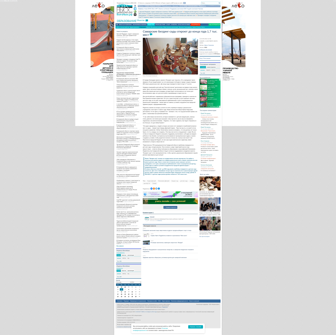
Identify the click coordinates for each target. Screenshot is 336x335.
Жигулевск (175, 6)
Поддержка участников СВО (178, 8)
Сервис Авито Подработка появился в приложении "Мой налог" (169, 235)
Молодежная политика (157, 27)
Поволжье (141, 6)
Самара (147, 6)
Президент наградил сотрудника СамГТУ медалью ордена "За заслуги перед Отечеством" (128, 61)
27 (117, 287)
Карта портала (166, 301)
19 (125, 294)
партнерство (147, 183)
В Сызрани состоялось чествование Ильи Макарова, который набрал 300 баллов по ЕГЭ (128, 242)
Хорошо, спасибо (195, 327)
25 (121, 296)
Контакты (119, 301)
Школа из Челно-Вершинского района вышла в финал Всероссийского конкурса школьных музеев (128, 236)
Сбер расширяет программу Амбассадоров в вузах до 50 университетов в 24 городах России (127, 188)
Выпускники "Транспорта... (208, 131)
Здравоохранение (134, 27)
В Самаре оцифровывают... (209, 158)
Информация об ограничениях (138, 301)
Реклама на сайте (177, 3)
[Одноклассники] (154, 189)
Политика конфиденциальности (179, 301)
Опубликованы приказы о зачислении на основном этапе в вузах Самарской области (128, 182)
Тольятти (152, 6)
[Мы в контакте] (135, 5)
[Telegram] (156, 189)
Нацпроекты (202, 6)
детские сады (184, 181)
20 (128, 294)
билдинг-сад (175, 181)
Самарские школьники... (208, 168)
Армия (194, 27)
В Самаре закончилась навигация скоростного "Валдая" (167, 242)
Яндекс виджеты (166, 3)
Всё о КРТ (155, 8)
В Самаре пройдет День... (208, 144)
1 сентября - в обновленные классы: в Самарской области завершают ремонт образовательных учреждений (128, 105)
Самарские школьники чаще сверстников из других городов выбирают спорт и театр (167, 230)
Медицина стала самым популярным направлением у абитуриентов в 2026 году (127, 195)
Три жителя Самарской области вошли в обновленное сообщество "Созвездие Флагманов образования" (128, 146)
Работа (203, 27)
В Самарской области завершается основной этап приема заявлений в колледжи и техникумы (127, 168)
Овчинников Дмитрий (163, 181)
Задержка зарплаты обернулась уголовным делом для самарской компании (165, 257)
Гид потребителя (214, 24)
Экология (181, 27)
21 (132, 294)
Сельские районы (193, 6)
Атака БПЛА (147, 8)
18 (121, 294)
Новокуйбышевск (166, 6)
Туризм (148, 27)
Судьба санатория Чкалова (195, 8)
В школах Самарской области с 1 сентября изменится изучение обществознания (126, 126)
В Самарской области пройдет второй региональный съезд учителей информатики (127, 120)
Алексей (152, 217)
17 (117, 294)
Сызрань (158, 6)
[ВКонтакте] (151, 189)
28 (121, 287)
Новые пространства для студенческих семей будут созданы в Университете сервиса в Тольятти (128, 99)
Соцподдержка (188, 27)
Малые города (183, 6)
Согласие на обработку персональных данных (128, 326)
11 (121, 291)
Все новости (120, 246)
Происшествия (160, 24)
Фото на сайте (204, 174)
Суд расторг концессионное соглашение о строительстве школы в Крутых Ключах (129, 74)
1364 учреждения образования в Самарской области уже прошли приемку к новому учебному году (128, 161)
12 (125, 291)
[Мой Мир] (159, 189)
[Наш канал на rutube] (135, 11)
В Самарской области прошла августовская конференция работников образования (128, 49)
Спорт (168, 24)
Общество (141, 20)
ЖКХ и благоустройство (122, 27)
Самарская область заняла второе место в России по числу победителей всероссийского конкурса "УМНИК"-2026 (128, 92)
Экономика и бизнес (140, 24)
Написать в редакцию (145, 3)
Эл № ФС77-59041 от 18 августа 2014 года (146, 311)
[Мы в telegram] (135, 8)
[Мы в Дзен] (135, 14)
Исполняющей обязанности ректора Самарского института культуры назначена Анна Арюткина (127, 206)
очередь (192, 181)
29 (125, 287)
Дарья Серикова (209, 45)
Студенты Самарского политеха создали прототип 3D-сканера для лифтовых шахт (172, 15)
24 (117, 296)
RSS (154, 3)
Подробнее (165, 307)
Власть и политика (125, 24)
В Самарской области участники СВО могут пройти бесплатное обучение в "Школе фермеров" (127, 80)
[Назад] (219, 80)
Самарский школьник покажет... (210, 117)
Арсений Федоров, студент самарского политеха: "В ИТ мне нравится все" (161, 11)
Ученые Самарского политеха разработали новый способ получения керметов (128, 86)
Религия (198, 27)
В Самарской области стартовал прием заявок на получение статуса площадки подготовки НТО (128, 132)
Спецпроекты (195, 24)
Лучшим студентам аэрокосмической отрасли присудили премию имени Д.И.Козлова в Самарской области (127, 153)
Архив (158, 3)
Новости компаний (194, 301)
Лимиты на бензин (164, 8)
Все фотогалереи (205, 236)
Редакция (126, 301)
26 (125, 296)
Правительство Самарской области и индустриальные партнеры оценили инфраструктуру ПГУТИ (127, 66)
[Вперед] (219, 107)
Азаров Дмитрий (151, 181)
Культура (174, 24)
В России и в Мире (184, 24)
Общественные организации (170, 27)
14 (132, 291)
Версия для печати (206, 49)
